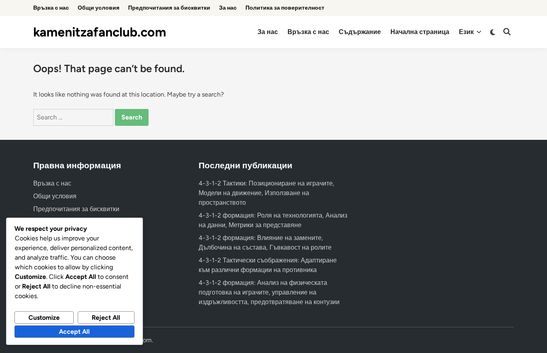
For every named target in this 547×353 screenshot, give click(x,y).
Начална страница (419, 32)
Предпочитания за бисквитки (169, 7)
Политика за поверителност (284, 7)
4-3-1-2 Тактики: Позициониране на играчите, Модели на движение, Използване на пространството (266, 193)
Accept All (74, 331)
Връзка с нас (51, 7)
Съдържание (360, 32)
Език (466, 32)
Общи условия (98, 7)
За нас (228, 7)
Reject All (106, 317)
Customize (44, 317)
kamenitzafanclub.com (99, 32)
